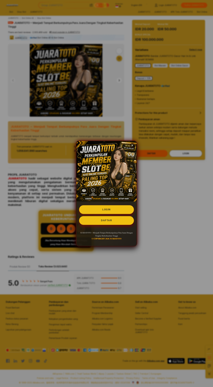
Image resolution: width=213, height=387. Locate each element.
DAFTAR (106, 220)
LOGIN (106, 209)
